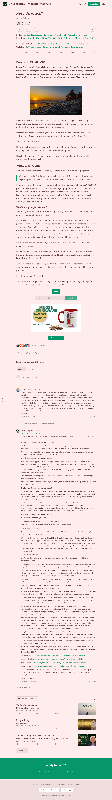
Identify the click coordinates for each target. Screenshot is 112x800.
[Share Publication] (85, 4)
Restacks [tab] (30, 369)
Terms (63, 784)
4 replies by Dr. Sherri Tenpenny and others (39, 423)
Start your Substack (50, 790)
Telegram (48, 35)
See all (20, 751)
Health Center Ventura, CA (76, 43)
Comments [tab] (21, 369)
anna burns (25, 389)
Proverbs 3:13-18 (27, 62)
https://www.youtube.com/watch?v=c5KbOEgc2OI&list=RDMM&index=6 (59, 666)
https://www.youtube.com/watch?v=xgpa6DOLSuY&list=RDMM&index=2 (59, 662)
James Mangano (27, 431)
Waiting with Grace (26, 705)
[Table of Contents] (2, 400)
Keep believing (21, 723)
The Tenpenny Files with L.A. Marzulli (36, 735)
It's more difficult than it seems (27, 708)
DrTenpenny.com (34, 47)
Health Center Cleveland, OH (47, 43)
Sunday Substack (45, 120)
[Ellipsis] (94, 389)
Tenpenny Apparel (51, 47)
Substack (45, 795)
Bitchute (79, 38)
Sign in (105, 4)
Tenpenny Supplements (72, 47)
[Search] (80, 4)
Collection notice (73, 784)
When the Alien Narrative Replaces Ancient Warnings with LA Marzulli (42, 738)
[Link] (13, 62)
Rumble (31, 38)
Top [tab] (19, 699)
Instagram (37, 35)
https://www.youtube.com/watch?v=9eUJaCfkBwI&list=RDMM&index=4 (58, 659)
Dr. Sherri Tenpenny (28, 22)
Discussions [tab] (33, 699)
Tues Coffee (90, 38)
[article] (56, 709)
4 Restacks (41, 346)
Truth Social (60, 35)
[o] (87, 740)
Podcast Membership (77, 35)
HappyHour (42, 38)
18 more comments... (23, 688)
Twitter (27, 35)
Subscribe (94, 4)
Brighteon (68, 38)
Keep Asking (22, 720)
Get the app (66, 790)
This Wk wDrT (55, 38)
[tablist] (25, 369)
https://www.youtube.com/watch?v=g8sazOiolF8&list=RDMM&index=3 (58, 655)
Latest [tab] (24, 699)
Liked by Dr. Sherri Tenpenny (32, 433)
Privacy (57, 784)
